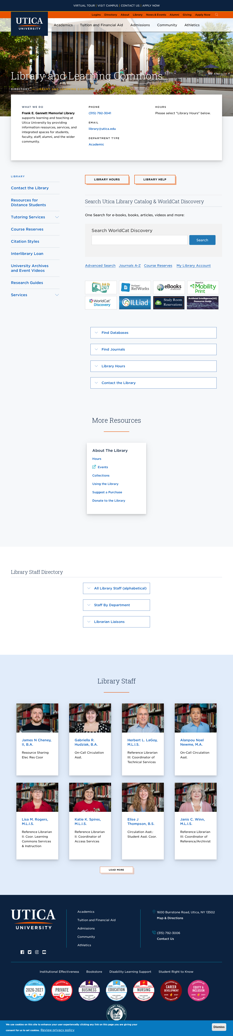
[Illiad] (135, 303)
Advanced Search (100, 265)
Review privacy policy (57, 1030)
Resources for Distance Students (28, 202)
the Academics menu (63, 30)
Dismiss (219, 1027)
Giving (187, 14)
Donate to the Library (108, 500)
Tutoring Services (28, 217)
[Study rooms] (169, 303)
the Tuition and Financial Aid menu (101, 30)
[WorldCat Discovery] (101, 303)
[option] (22, 952)
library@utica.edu (102, 129)
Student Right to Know (176, 971)
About (125, 14)
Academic (96, 144)
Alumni (174, 14)
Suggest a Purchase (107, 492)
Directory (110, 14)
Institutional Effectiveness (59, 971)
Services (19, 295)
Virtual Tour (84, 5)
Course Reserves (27, 229)
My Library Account (194, 265)
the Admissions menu (140, 30)
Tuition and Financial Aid (101, 25)
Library (138, 14)
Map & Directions (170, 918)
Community (167, 25)
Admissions (140, 25)
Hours (96, 459)
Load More (116, 870)
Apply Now (151, 5)
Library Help (154, 179)
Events (103, 467)
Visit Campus (108, 5)
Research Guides (27, 283)
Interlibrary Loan (27, 253)
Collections (100, 475)
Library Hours (107, 179)
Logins (96, 14)
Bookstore (94, 971)
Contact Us (130, 5)
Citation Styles (25, 241)
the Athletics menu (192, 30)
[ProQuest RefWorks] (135, 287)
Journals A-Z (130, 265)
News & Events (156, 14)
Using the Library (105, 484)
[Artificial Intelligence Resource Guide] (203, 303)
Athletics (192, 25)
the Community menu (167, 30)
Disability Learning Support (130, 971)
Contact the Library (30, 188)
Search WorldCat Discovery (122, 230)
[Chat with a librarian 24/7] (101, 287)
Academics (63, 25)
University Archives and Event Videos (30, 268)
